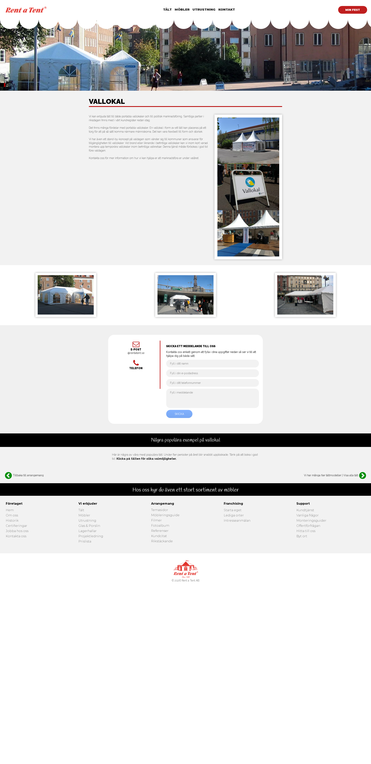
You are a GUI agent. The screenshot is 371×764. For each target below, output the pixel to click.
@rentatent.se (136, 353)
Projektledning (90, 536)
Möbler (84, 515)
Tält (81, 510)
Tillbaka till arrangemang (28, 475)
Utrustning (87, 520)
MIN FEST (352, 10)
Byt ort (301, 536)
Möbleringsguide (165, 515)
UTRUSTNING (203, 9)
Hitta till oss (305, 531)
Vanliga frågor (307, 515)
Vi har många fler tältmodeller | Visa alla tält (331, 475)
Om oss (12, 515)
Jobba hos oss (17, 531)
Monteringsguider (311, 520)
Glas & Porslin (89, 526)
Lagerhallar (87, 531)
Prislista (84, 541)
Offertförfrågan (308, 526)
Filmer (156, 520)
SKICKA (179, 413)
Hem (10, 510)
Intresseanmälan (237, 520)
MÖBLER (182, 9)
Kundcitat (159, 536)
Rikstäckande (162, 541)
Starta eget (233, 510)
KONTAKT (226, 9)
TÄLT (167, 9)
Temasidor (159, 510)
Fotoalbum (160, 525)
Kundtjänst (305, 510)
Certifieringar (16, 526)
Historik (12, 520)
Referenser (159, 531)
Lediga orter (234, 515)
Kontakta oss (16, 536)
